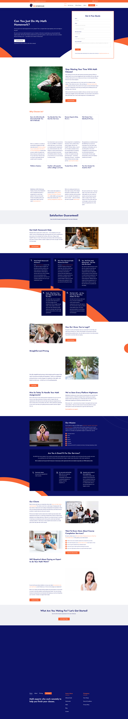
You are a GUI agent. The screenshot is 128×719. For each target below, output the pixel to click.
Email (76, 23)
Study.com (60, 199)
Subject (76, 36)
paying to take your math (82, 542)
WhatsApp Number (78, 31)
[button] (96, 5)
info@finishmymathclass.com (40, 1)
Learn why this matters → (74, 160)
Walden (59, 192)
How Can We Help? (78, 41)
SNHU (56, 192)
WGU (49, 196)
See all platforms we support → (72, 409)
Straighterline (54, 199)
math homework (39, 264)
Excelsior (49, 194)
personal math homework (67, 264)
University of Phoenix (56, 194)
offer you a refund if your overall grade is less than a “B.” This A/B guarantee (37, 149)
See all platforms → (37, 201)
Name (76, 18)
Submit (78, 49)
